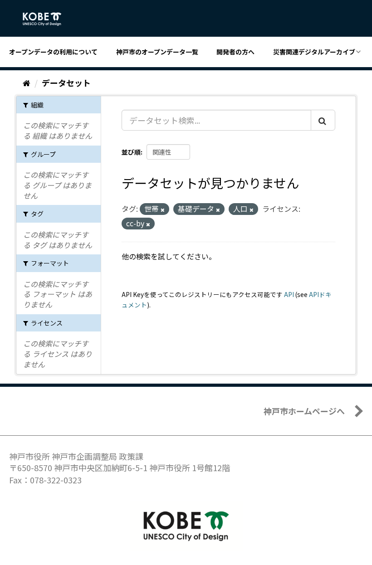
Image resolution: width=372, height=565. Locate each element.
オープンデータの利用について (53, 51)
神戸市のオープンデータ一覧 (157, 51)
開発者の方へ (235, 51)
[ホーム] (26, 82)
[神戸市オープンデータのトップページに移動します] (47, 19)
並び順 (131, 151)
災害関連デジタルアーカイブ (314, 51)
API (289, 294)
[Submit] (323, 120)
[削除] (163, 209)
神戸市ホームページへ (304, 411)
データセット (66, 82)
